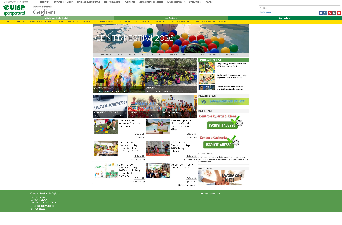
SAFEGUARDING (195, 2)
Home (8, 22)
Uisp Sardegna (171, 18)
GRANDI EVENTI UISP (143, 22)
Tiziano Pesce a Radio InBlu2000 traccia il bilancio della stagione (230, 87)
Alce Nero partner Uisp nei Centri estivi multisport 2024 (182, 125)
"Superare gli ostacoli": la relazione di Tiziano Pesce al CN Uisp (231, 64)
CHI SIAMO (119, 55)
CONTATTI (173, 55)
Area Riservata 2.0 (211, 193)
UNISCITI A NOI (19, 22)
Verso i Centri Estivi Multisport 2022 (182, 166)
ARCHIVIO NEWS (187, 185)
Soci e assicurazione (112, 2)
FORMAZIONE (73, 22)
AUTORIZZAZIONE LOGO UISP (204, 22)
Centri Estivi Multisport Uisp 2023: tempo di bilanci (180, 147)
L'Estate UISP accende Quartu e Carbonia (129, 123)
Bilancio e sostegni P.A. (176, 2)
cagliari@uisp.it (45, 205)
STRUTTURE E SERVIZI (135, 55)
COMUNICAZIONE (215, 55)
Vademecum (130, 2)
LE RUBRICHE (159, 22)
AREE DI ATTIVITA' (124, 22)
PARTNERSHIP (223, 22)
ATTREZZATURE (199, 55)
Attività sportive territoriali (56, 18)
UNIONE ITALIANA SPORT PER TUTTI (16, 2)
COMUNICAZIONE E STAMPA (179, 22)
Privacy (209, 2)
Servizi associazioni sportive (88, 2)
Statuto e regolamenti (63, 2)
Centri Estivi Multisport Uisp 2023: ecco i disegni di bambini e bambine (130, 170)
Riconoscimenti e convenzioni (151, 2)
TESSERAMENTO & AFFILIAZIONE (41, 22)
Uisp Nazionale (285, 18)
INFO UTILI (150, 55)
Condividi (140, 134)
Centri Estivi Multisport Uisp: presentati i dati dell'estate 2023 (128, 147)
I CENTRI (162, 55)
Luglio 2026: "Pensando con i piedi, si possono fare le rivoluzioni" (231, 76)
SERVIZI (60, 22)
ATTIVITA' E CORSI (89, 22)
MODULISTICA (185, 55)
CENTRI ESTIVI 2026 (105, 55)
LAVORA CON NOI (232, 55)
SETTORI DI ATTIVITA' (106, 22)
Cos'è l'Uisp (44, 2)
